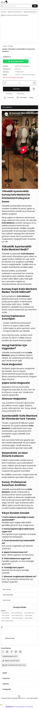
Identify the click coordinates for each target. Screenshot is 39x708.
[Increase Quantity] (34, 82)
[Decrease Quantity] (4, 82)
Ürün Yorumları (7, 589)
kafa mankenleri (6, 618)
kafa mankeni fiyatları (17, 618)
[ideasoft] (9, 707)
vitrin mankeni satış (29, 613)
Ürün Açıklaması (7, 107)
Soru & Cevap (6, 600)
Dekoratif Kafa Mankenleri (22, 66)
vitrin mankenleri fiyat (16, 613)
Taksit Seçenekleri (8, 595)
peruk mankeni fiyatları (7, 620)
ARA (35, 6)
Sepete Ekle (16, 89)
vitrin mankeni (5, 613)
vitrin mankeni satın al (17, 615)
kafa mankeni (28, 615)
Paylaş (31, 97)
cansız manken (6, 615)
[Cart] (7, 2)
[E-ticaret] (19, 706)
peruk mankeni (29, 618)
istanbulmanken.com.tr (10, 656)
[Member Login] (4, 2)
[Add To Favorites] (34, 89)
